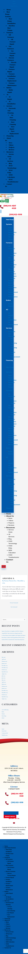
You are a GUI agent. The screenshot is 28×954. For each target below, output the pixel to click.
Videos (11, 145)
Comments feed (5, 733)
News (10, 143)
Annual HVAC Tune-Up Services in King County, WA (12, 633)
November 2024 (5, 692)
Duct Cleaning (13, 123)
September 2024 (5, 696)
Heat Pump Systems (8, 14)
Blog (10, 163)
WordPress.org (4, 735)
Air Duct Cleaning (14, 341)
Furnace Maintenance (11, 84)
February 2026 (4, 661)
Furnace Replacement (11, 80)
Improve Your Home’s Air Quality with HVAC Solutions (12, 631)
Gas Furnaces (10, 47)
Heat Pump (4, 715)
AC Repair (9, 98)
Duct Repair (12, 128)
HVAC (3, 718)
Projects (11, 147)
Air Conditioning (5, 709)
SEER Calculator (11, 176)
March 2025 (4, 684)
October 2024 (4, 694)
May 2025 (3, 680)
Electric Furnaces (10, 59)
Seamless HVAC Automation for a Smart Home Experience (13, 639)
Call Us (14, 3)
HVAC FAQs (10, 171)
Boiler (3, 711)
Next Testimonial (14, 607)
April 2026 (4, 659)
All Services (10, 160)
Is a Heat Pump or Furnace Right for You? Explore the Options (13, 635)
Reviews (11, 150)
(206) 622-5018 (15, 214)
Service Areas (10, 155)
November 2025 (5, 667)
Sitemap (14, 829)
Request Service (14, 6)
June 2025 (3, 678)
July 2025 (3, 676)
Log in (3, 729)
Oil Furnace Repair (12, 42)
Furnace (3, 713)
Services (9, 106)
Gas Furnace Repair (12, 53)
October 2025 (4, 669)
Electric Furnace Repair (13, 65)
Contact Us (8, 185)
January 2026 (4, 663)
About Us (8, 139)
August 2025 (4, 673)
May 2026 (3, 657)
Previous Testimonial (14, 602)
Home (14, 1)
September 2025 (5, 671)
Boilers (9, 88)
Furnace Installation (11, 75)
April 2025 (4, 682)
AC (8, 95)
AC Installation (11, 103)
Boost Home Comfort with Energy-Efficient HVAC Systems (13, 637)
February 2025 (4, 686)
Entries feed (4, 731)
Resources (10, 152)
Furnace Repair (11, 70)
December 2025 (5, 665)
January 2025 (4, 688)
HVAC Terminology (11, 167)
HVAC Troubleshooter (12, 181)
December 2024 (5, 690)
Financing (10, 136)
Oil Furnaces (10, 36)
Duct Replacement (14, 132)
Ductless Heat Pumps (11, 237)
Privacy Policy (17, 832)
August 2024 (4, 698)
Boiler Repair (10, 91)
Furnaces (10, 33)
